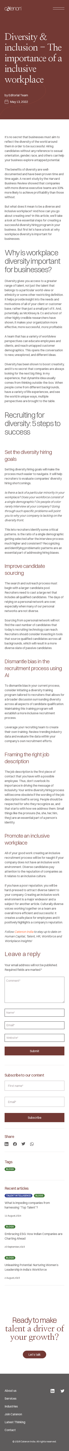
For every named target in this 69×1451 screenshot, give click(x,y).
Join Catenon (13, 1414)
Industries (11, 1406)
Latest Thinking (15, 1422)
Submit (34, 1051)
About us (10, 1390)
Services (10, 1398)
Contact (10, 1429)
